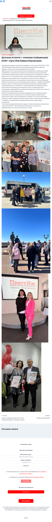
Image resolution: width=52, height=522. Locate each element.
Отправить (26, 481)
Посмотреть (26, 491)
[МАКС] (4, 1)
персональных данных (37, 477)
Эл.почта (26, 465)
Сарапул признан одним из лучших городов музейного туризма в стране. (13, 418)
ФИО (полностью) (26, 454)
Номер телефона (26, 460)
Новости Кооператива (8, 54)
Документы (26, 501)
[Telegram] (1, 1)
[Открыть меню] (50, 1)
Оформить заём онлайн (26, 16)
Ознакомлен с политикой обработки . (27, 477)
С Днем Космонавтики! (43, 417)
